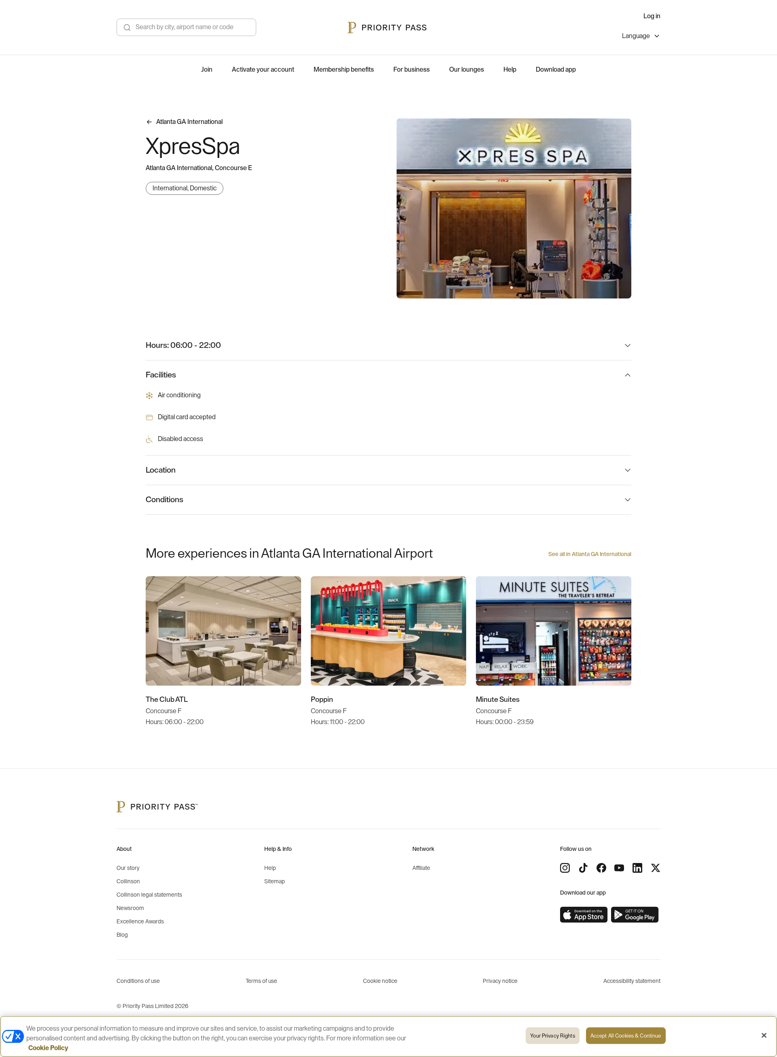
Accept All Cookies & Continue (625, 1035)
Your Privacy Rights (552, 1035)
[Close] (764, 1035)
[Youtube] (619, 868)
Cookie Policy (48, 1048)
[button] (511, 287)
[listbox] (641, 37)
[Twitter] (655, 868)
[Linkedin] (637, 868)
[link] (584, 915)
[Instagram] (565, 868)
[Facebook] (601, 868)
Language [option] (636, 36)
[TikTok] (583, 868)
